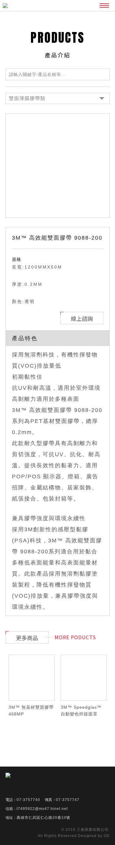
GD (107, 836)
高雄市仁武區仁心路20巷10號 (43, 817)
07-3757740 (28, 800)
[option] (58, 165)
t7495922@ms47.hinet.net (42, 809)
